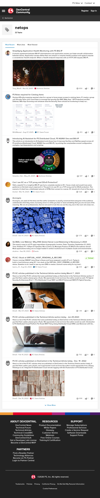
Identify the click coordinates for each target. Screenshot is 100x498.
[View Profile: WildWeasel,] (8, 96)
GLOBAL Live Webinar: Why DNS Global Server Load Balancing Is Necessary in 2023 (49, 242)
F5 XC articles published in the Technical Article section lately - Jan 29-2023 (45, 317)
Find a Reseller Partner (23, 453)
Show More (51, 405)
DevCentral (9, 18)
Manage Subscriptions (77, 425)
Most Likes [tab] (21, 45)
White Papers (50, 428)
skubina (15, 251)
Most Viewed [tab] (32, 45)
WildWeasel (17, 132)
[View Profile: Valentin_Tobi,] (8, 140)
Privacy (37, 484)
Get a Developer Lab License (23, 440)
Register (85, 11)
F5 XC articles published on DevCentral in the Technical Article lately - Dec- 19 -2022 (49, 361)
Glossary (50, 430)
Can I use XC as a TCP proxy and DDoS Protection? (35, 182)
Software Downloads (76, 433)
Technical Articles (23, 430)
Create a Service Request (76, 430)
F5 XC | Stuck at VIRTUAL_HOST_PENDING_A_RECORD (37, 258)
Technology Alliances (23, 455)
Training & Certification (49, 440)
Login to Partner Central (23, 460)
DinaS (14, 236)
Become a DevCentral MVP (23, 443)
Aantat (15, 192)
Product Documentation (50, 425)
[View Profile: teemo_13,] (8, 259)
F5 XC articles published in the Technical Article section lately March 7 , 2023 (46, 273)
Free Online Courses (50, 438)
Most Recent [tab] (9, 45)
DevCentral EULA (23, 438)
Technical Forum (23, 428)
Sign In (94, 11)
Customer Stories (50, 433)
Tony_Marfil (16, 89)
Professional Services (76, 428)
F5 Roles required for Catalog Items (28, 95)
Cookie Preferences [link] (50, 489)
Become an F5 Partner (23, 458)
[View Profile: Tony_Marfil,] (8, 53)
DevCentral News (23, 425)
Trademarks (19, 484)
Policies (29, 484)
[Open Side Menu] (3, 11)
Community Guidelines (23, 435)
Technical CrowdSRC (23, 433)
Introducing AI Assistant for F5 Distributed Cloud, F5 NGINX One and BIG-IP (45, 138)
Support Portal (76, 435)
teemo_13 (16, 267)
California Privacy (48, 484)
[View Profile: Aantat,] (8, 184)
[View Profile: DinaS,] (8, 200)
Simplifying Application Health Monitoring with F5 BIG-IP (37, 51)
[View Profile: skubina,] (8, 244)
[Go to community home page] (19, 11)
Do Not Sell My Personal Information (70, 484)
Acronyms (16, 198)
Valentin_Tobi (17, 176)
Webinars (50, 435)
